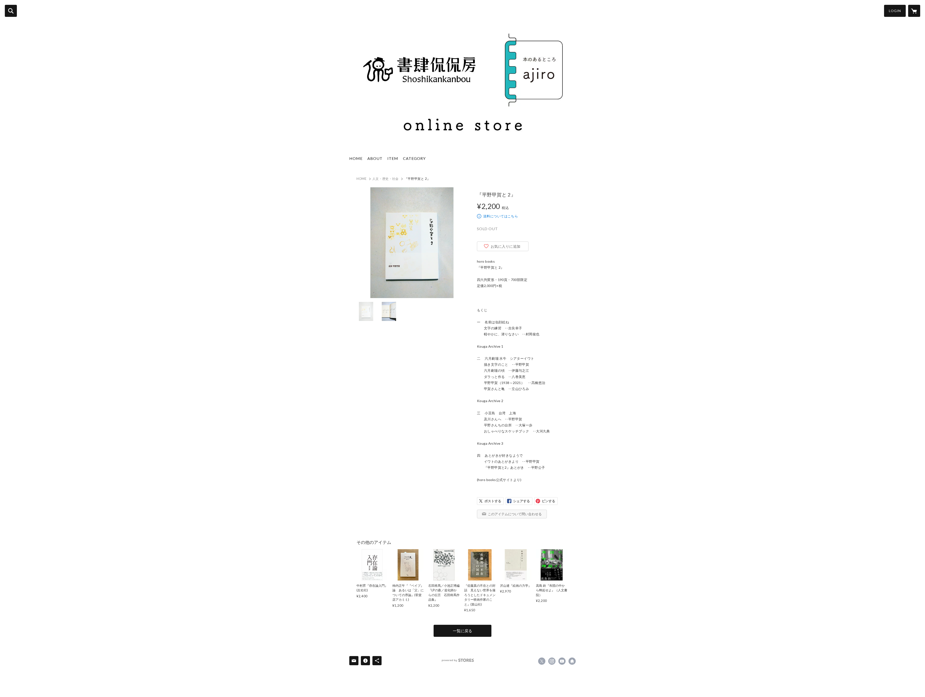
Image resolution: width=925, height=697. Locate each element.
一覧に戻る (462, 630)
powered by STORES (457, 660)
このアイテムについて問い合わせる (515, 514)
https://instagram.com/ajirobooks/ (551, 661)
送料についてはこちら (500, 216)
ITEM (392, 158)
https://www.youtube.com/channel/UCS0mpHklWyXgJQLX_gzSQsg (562, 661)
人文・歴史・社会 (385, 179)
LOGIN (895, 11)
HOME (356, 158)
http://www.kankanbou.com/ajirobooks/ (572, 661)
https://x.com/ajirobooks (541, 661)
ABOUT (375, 158)
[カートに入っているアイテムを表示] (914, 11)
